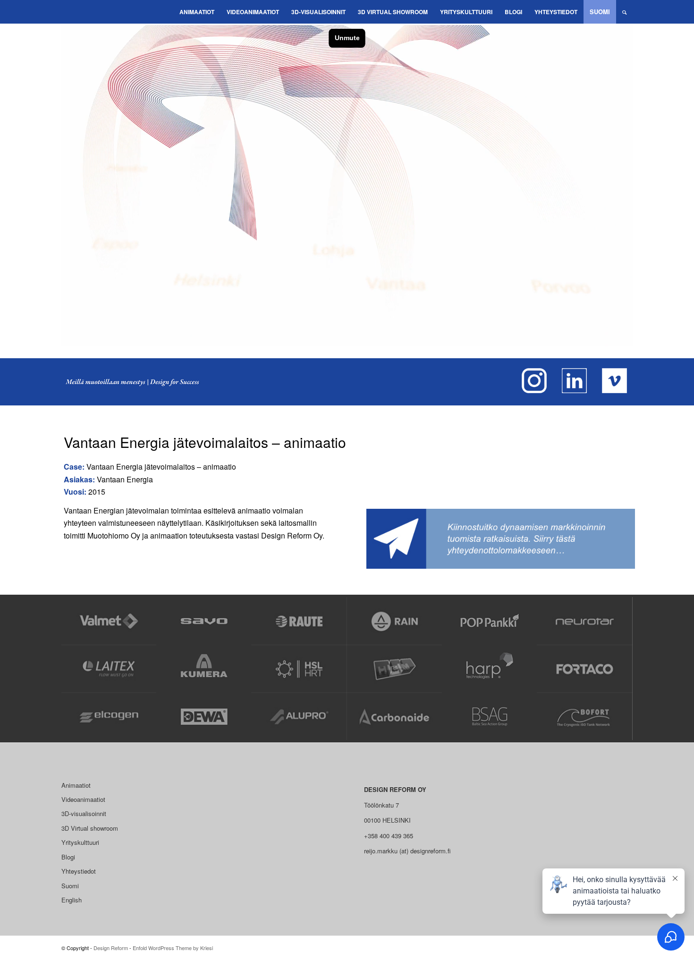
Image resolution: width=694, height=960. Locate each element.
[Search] (624, 12)
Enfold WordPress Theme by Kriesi (173, 948)
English (71, 899)
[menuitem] (196, 12)
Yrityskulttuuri (80, 842)
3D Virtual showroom (89, 828)
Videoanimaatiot (83, 799)
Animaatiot (76, 785)
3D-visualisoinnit (83, 813)
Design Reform (110, 948)
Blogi (68, 856)
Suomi (70, 885)
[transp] (68, 12)
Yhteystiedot (78, 871)
